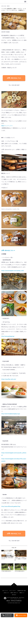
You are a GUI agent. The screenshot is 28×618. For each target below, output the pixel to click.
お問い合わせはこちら (14, 78)
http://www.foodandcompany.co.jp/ (10, 413)
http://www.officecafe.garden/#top (10, 506)
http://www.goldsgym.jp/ (7, 336)
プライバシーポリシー (12, 590)
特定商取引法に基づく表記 (22, 590)
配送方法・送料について (14, 592)
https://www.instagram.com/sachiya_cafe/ (12, 270)
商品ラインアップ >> (6, 125)
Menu (25, 0)
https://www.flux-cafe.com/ (8, 379)
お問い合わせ (14, 594)
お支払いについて (6, 592)
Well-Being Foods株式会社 (16, 600)
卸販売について (22, 592)
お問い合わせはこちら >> (8, 250)
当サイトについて (5, 590)
